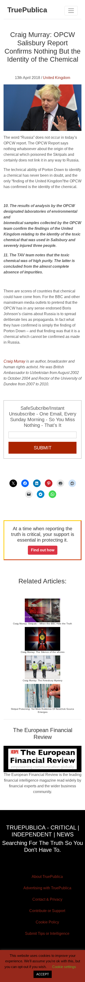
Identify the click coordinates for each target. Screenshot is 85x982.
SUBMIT (42, 447)
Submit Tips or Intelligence (47, 933)
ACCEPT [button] (42, 974)
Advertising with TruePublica (47, 888)
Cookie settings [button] (64, 967)
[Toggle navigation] (71, 10)
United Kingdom (56, 78)
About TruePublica (47, 877)
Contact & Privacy (47, 899)
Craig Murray (14, 361)
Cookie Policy (47, 922)
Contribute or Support (47, 911)
